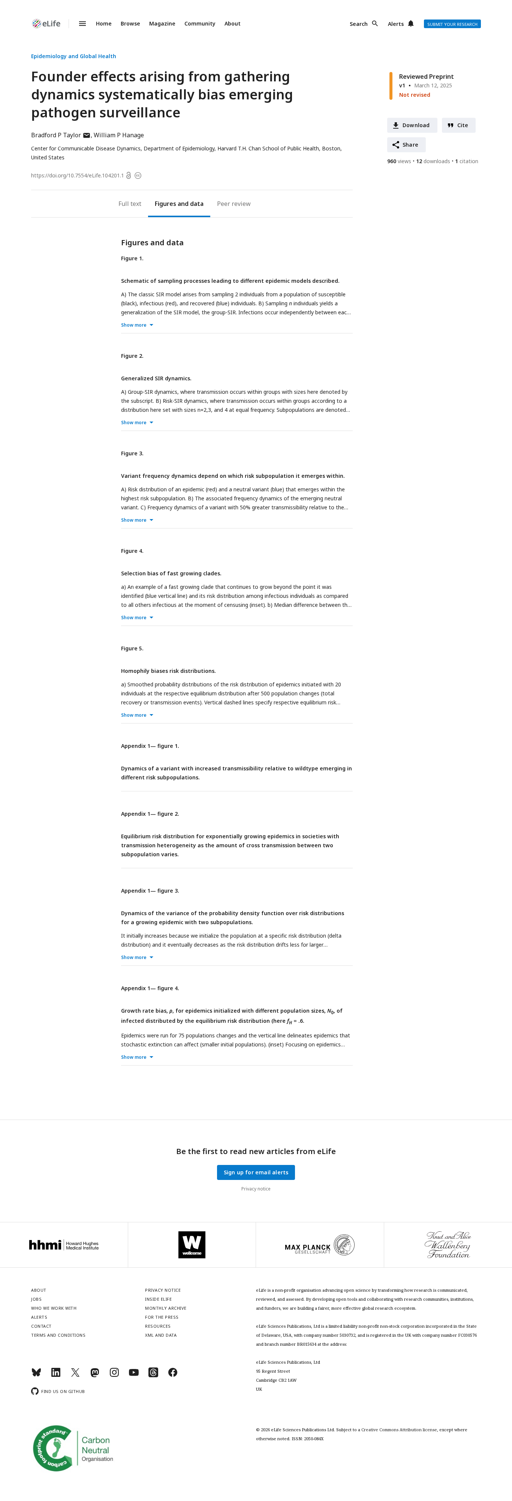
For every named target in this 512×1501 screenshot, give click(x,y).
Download (416, 125)
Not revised (414, 94)
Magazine (162, 23)
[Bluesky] (36, 1375)
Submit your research (452, 24)
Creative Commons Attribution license (399, 1429)
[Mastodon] (95, 1375)
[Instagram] (114, 1375)
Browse (130, 23)
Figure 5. (132, 648)
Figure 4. (132, 550)
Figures (165, 204)
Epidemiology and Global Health (73, 56)
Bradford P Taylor (61, 135)
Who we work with (53, 1308)
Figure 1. (132, 258)
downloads (433, 161)
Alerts (396, 23)
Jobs (36, 1299)
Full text (129, 204)
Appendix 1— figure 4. (150, 988)
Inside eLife (158, 1299)
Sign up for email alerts (256, 1172)
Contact (41, 1326)
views (399, 161)
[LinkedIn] (56, 1375)
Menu (78, 23)
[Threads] (153, 1375)
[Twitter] (75, 1375)
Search (359, 23)
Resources (158, 1326)
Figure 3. (132, 453)
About (233, 23)
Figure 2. (132, 355)
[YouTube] (134, 1375)
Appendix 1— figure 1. (150, 745)
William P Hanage (119, 135)
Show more (134, 325)
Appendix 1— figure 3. (150, 890)
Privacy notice (256, 1189)
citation (466, 161)
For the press (162, 1317)
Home (104, 23)
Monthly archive (166, 1308)
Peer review (234, 204)
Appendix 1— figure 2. (150, 813)
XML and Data (161, 1335)
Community (200, 23)
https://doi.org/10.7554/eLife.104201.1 (77, 175)
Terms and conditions (58, 1335)
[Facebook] (173, 1375)
